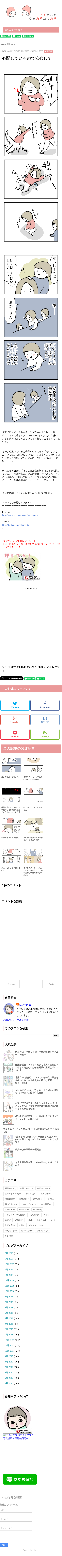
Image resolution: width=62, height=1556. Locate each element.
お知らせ (41, 1220)
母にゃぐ (31, 1194)
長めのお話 (26, 1231)
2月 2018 (9, 1329)
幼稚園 (19, 1220)
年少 (47, 1215)
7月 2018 (9, 1302)
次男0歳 (38, 1199)
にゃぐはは (25, 1004)
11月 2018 (10, 1286)
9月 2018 (9, 1296)
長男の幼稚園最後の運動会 (28, 1149)
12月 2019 (10, 1264)
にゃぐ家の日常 (13, 1194)
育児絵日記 (43, 1188)
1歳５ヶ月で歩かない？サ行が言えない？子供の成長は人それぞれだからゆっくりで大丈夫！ (36, 1139)
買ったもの (11, 1204)
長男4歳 (10, 1188)
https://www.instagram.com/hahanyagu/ (20, 515)
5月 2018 (9, 1313)
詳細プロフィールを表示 (16, 1019)
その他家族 (46, 1204)
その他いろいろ (28, 1204)
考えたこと (11, 1231)
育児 (8, 1220)
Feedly (45, 736)
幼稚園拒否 (42, 1231)
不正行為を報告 (12, 1497)
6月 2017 (9, 1372)
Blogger (36, 1550)
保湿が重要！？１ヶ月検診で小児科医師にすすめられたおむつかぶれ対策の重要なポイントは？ (36, 1067)
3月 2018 (9, 1324)
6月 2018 (9, 1307)
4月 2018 (9, 1318)
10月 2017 (10, 1351)
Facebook (45, 707)
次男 (22, 1225)
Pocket (15, 736)
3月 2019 (9, 1269)
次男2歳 (10, 1199)
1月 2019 (9, 1275)
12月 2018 (10, 1280)
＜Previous (10, 984)
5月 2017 (9, 1378)
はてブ (45, 719)
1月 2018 (9, 1334)
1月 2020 (9, 1258)
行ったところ (36, 1225)
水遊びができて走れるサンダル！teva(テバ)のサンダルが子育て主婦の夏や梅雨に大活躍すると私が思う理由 (36, 1106)
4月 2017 (9, 1383)
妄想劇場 (35, 1215)
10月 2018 (10, 1291)
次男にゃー (26, 1188)
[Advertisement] (31, 625)
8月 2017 (9, 1361)
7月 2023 (9, 1253)
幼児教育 (10, 1225)
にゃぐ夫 (10, 1209)
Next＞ (52, 984)
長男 (50, 1199)
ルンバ (9, 1236)
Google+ (15, 722)
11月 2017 (10, 1345)
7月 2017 (9, 1367)
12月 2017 (10, 1340)
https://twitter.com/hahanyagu (15, 525)
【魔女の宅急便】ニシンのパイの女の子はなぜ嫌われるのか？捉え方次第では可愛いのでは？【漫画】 (36, 1080)
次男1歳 (45, 1194)
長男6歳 (37, 1209)
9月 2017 (9, 1356)
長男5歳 (24, 1199)
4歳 (29, 1220)
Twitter (15, 707)
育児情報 (24, 1209)
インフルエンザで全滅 (15, 1215)
